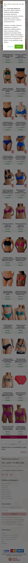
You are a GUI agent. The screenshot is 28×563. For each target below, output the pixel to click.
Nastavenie (10, 46)
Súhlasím (19, 46)
